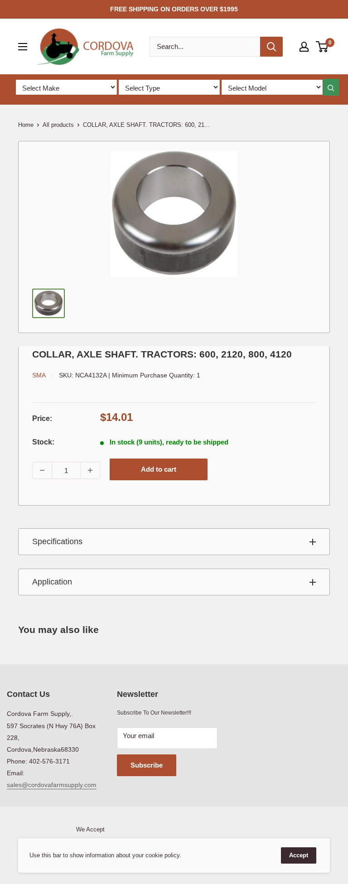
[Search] (271, 47)
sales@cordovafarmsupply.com (52, 784)
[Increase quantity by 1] (90, 470)
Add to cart (158, 469)
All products (58, 124)
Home (26, 124)
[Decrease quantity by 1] (42, 470)
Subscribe (146, 765)
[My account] (304, 47)
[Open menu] (22, 46)
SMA (39, 375)
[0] (322, 46)
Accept (298, 855)
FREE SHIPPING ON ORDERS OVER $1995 (174, 9)
